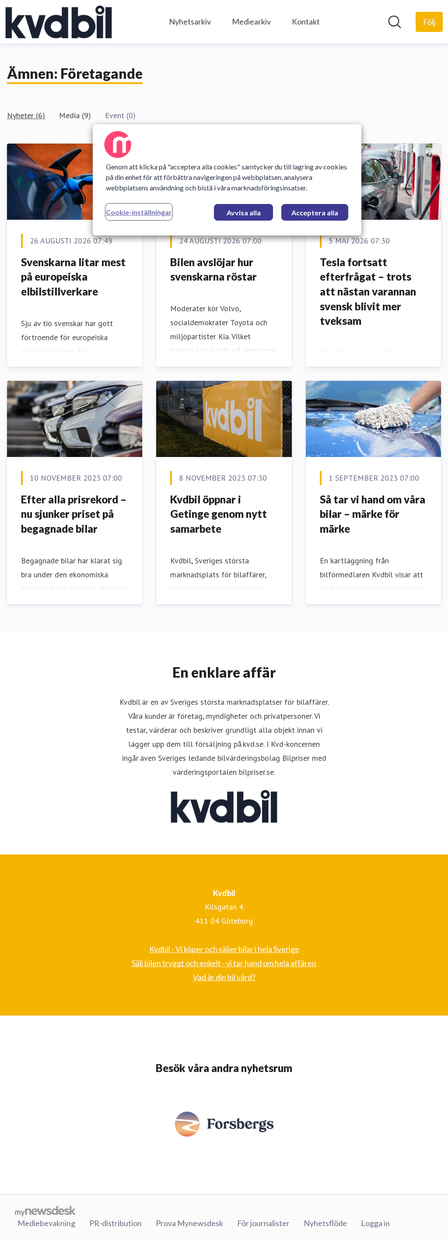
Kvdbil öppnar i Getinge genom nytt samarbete (218, 514)
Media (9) (75, 115)
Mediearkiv (251, 21)
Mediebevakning (46, 1223)
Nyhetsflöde (325, 1223)
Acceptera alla (314, 212)
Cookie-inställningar (139, 212)
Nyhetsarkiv (190, 21)
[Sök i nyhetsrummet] (395, 22)
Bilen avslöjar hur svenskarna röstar (213, 269)
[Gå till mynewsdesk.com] (45, 1210)
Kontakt (306, 21)
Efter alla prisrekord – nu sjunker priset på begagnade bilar (73, 514)
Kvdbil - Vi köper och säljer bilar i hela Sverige (224, 949)
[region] (227, 180)
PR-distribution (115, 1223)
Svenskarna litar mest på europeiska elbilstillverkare (73, 277)
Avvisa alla (244, 212)
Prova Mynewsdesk (189, 1223)
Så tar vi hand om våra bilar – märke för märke (372, 514)
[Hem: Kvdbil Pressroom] (58, 22)
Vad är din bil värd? (224, 977)
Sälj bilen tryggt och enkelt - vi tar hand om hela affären (224, 963)
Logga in (375, 1223)
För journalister (263, 1223)
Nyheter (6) (26, 115)
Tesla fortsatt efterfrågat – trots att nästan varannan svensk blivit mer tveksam (368, 291)
